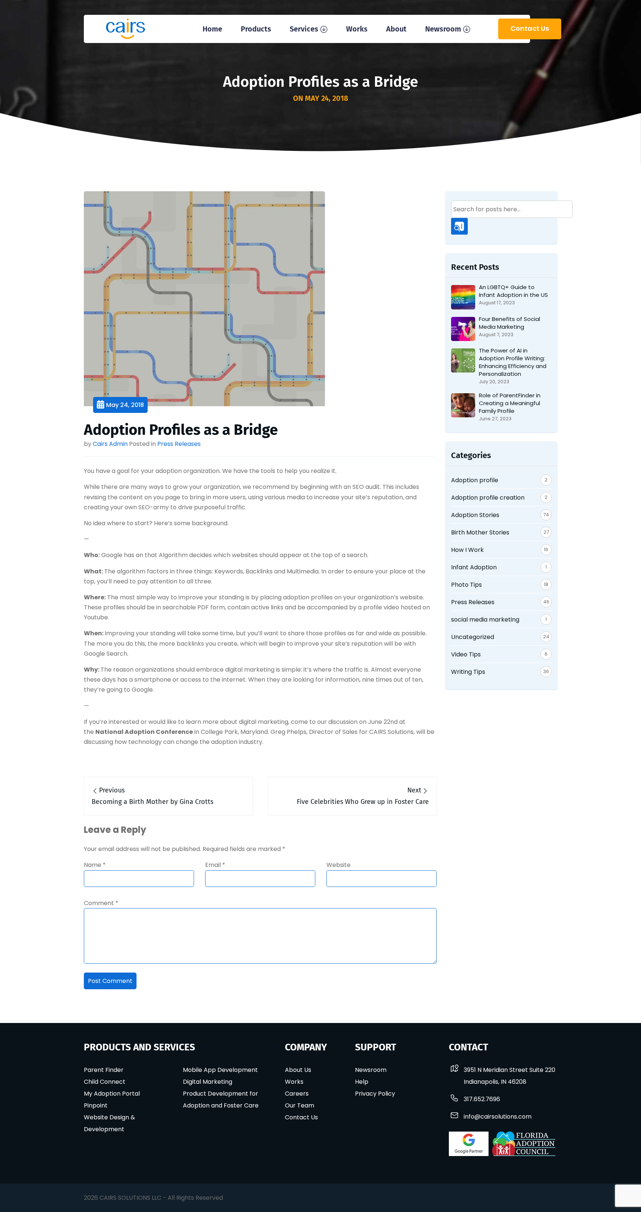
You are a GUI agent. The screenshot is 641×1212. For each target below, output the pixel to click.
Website (338, 865)
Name (95, 865)
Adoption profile (474, 480)
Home (212, 28)
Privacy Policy (375, 1093)
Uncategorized (472, 637)
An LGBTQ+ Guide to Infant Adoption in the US (513, 291)
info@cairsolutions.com (498, 1116)
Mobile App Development (220, 1070)
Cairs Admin (110, 444)
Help (361, 1081)
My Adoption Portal (112, 1093)
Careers (297, 1093)
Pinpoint (96, 1105)
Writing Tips (468, 672)
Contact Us (529, 28)
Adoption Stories (475, 515)
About (396, 28)
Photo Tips (466, 584)
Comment (101, 903)
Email (215, 865)
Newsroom (443, 28)
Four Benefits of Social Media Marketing (509, 323)
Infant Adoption (474, 567)
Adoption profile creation (488, 497)
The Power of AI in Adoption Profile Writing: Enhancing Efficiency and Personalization (512, 362)
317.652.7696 (482, 1099)
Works (357, 28)
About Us (298, 1070)
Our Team (299, 1105)
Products (256, 28)
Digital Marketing (207, 1081)
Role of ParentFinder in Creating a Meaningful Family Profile (509, 403)
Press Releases (179, 444)
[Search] (459, 226)
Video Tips (466, 654)
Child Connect (104, 1081)
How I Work (467, 550)
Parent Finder (104, 1070)
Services (304, 28)
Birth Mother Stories (480, 532)
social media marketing (485, 619)
